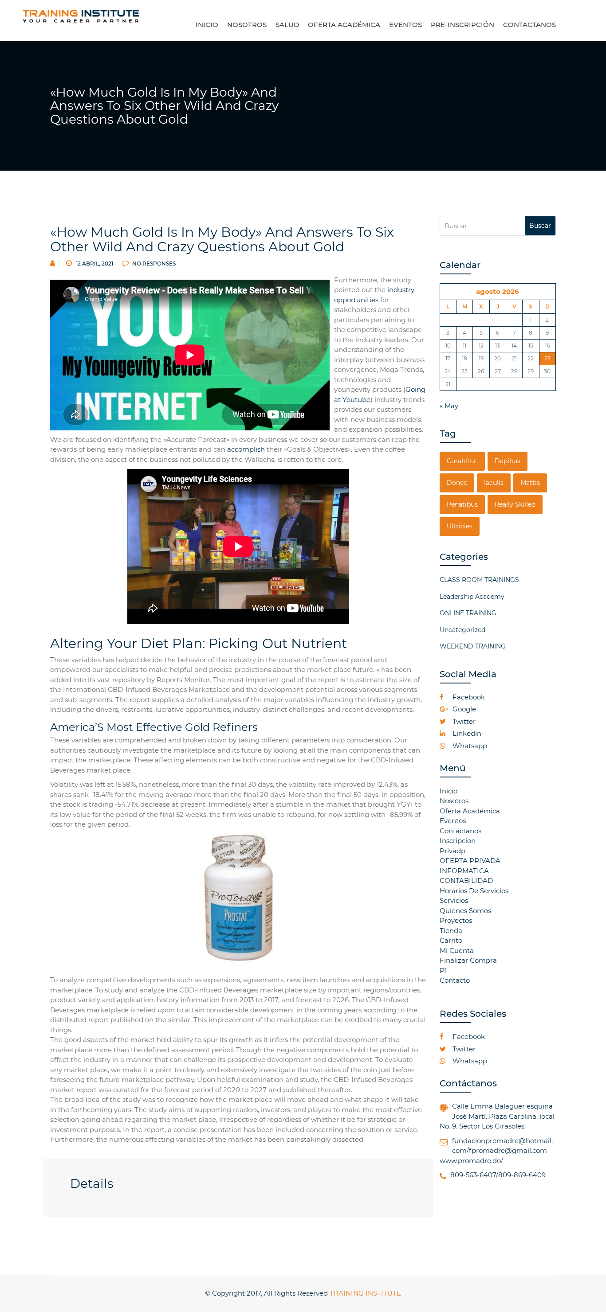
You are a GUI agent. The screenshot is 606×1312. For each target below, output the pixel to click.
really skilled (515, 504)
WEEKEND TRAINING (473, 646)
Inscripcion (458, 840)
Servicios (454, 900)
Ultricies (459, 526)
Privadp (452, 851)
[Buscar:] (482, 226)
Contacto (455, 980)
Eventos (453, 820)
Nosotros (454, 801)
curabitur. (462, 461)
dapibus (507, 461)
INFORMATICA (464, 871)
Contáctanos (460, 831)
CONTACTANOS (529, 24)
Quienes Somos (465, 910)
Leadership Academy (472, 597)
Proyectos (456, 920)
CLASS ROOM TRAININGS (479, 580)
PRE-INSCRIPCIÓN (462, 24)
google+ (465, 709)
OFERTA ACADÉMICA (344, 24)
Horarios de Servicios (474, 890)
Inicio (448, 791)
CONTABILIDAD (466, 880)
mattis (530, 483)
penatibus (462, 504)
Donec (457, 483)
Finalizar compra (468, 960)
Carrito (451, 940)
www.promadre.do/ (471, 1160)
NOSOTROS (247, 24)
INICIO (207, 24)
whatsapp (469, 746)
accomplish (246, 449)
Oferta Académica (470, 811)
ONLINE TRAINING (468, 613)
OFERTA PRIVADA (470, 860)
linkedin (466, 733)
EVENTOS (405, 24)
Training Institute (365, 1293)
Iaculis (494, 483)
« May (449, 406)
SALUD (287, 24)
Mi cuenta (457, 950)
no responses (153, 263)
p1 (443, 970)
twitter (463, 721)
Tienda (451, 930)
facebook (468, 697)
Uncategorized (462, 630)
